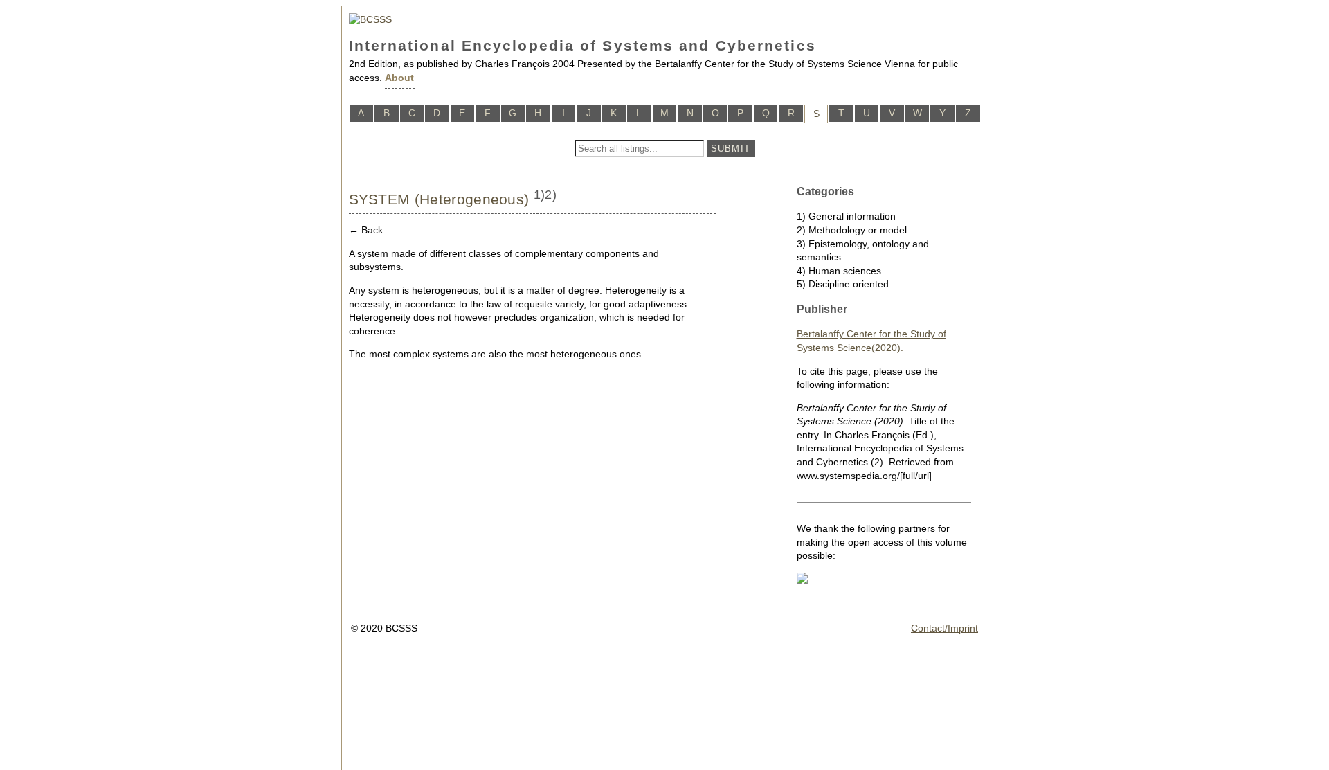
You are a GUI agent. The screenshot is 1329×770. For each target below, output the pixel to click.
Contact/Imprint (944, 628)
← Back (366, 229)
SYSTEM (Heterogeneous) (439, 199)
